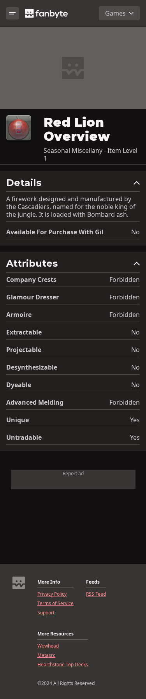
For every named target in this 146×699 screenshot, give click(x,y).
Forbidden (124, 279)
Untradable (24, 437)
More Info (48, 582)
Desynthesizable (31, 367)
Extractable (24, 332)
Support (46, 613)
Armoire (19, 315)
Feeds (93, 582)
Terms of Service (55, 603)
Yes (135, 420)
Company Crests (31, 279)
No (135, 232)
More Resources (55, 634)
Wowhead (48, 646)
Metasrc (46, 655)
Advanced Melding (34, 402)
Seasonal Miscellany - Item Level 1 (90, 154)
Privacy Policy (52, 594)
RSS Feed (96, 594)
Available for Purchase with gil (55, 232)
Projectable (23, 350)
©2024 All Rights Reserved (66, 683)
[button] (73, 184)
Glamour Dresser (32, 297)
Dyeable (18, 385)
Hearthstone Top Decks (62, 665)
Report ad (73, 473)
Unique (17, 420)
